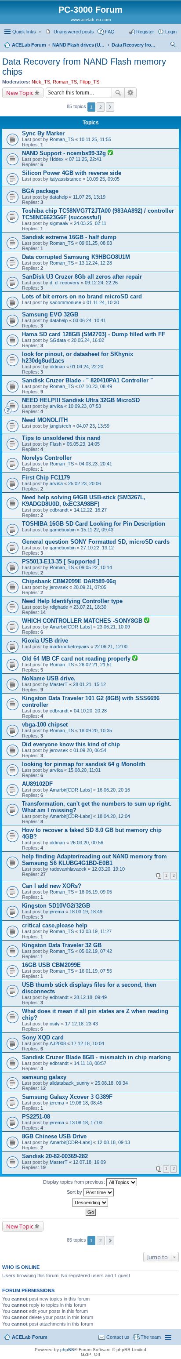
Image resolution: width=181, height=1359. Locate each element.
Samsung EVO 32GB (50, 314)
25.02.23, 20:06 (84, 483)
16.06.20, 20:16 (113, 789)
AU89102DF (37, 784)
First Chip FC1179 (46, 477)
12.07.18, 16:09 (89, 1162)
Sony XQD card (43, 1037)
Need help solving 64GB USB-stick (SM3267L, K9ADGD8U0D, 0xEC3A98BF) (83, 500)
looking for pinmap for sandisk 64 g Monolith (83, 764)
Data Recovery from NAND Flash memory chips (134, 44)
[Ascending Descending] (90, 1202)
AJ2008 (58, 1043)
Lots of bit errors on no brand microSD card (82, 296)
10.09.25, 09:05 (103, 179)
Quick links (24, 31)
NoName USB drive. (49, 678)
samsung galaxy (44, 1077)
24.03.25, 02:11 (90, 223)
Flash (56, 444)
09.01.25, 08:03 (95, 243)
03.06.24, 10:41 (89, 320)
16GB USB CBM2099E (51, 965)
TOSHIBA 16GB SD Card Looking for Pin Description (93, 523)
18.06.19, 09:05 (95, 891)
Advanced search (131, 92)
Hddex (57, 159)
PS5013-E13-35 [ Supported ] (60, 561)
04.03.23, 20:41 (95, 463)
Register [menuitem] (145, 31)
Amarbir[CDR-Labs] (71, 626)
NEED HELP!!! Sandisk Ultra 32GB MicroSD (81, 400)
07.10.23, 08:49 (95, 386)
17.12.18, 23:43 (81, 1023)
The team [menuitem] (151, 1337)
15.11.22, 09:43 (97, 529)
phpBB (67, 1349)
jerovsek (59, 587)
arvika (56, 406)
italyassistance (65, 179)
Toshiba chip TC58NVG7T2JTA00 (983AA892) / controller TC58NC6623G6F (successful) (98, 214)
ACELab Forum (29, 44)
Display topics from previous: (74, 1182)
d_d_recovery (65, 282)
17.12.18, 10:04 (87, 1043)
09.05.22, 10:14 (95, 567)
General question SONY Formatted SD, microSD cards (96, 541)
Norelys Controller (47, 457)
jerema (57, 911)
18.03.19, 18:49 (85, 911)
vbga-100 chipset (45, 724)
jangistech (60, 426)
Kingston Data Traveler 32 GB (61, 945)
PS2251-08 (36, 1116)
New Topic (19, 93)
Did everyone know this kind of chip (71, 744)
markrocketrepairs (69, 646)
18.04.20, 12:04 (113, 816)
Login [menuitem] (171, 31)
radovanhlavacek (68, 869)
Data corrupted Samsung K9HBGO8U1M (76, 257)
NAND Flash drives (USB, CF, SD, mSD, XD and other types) (78, 44)
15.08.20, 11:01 (84, 770)
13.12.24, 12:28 (95, 262)
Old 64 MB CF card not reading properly (77, 658)
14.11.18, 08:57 (90, 1063)
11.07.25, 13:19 (89, 197)
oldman (57, 366)
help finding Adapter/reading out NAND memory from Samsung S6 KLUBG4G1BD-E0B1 (94, 859)
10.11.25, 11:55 (95, 139)
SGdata (58, 340)
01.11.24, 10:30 (103, 302)
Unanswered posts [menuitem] (74, 31)
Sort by (75, 1192)
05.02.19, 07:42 (95, 951)
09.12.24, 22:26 (101, 282)
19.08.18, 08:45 (85, 1102)
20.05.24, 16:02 (87, 340)
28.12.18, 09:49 (90, 997)
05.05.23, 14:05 (83, 444)
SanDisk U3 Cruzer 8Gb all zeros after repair (82, 276)
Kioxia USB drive (45, 640)
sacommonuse (65, 302)
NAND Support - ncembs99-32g (65, 153)
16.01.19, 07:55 (95, 971)
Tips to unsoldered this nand (61, 438)
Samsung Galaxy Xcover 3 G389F (67, 1097)
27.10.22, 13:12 (97, 547)
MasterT (59, 684)
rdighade (59, 607)
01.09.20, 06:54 (89, 750)
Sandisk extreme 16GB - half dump (69, 237)
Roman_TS (65, 81)
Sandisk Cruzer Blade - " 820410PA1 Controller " (87, 380)
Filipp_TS (89, 81)
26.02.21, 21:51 (95, 664)
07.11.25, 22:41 (85, 159)
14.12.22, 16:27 (90, 509)
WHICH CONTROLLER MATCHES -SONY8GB (83, 621)
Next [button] (110, 107)
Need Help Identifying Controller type (72, 601)
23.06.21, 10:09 (113, 626)
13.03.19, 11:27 (95, 931)
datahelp (59, 197)
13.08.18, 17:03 (85, 1122)
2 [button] (100, 107)
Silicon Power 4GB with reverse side (71, 173)
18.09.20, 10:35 (95, 730)
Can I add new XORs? (51, 886)
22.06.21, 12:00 (110, 646)
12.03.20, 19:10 (108, 869)
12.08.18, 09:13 (113, 1142)
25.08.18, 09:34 (111, 1083)
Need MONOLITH (45, 420)
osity (55, 1023)
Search (118, 92)
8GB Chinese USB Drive (54, 1136)
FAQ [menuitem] (110, 31)
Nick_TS (41, 81)
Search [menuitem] (173, 45)
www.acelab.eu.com (91, 19)
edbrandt (59, 509)
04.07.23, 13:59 (92, 426)
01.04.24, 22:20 (86, 366)
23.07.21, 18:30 (89, 607)
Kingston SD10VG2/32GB (56, 905)
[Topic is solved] (110, 153)
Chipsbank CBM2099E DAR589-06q (69, 581)
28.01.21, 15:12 (89, 684)
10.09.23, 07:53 (84, 406)
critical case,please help (54, 925)
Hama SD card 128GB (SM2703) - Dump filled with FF (93, 334)
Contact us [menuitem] (118, 1337)
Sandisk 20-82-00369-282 (55, 1156)
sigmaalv (59, 223)
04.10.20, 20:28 (90, 710)
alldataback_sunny (70, 1083)
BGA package (40, 191)
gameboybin (63, 529)
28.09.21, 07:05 (89, 587)
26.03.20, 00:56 (86, 842)
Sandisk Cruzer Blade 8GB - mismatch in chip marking (96, 1057)
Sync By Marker (43, 133)
